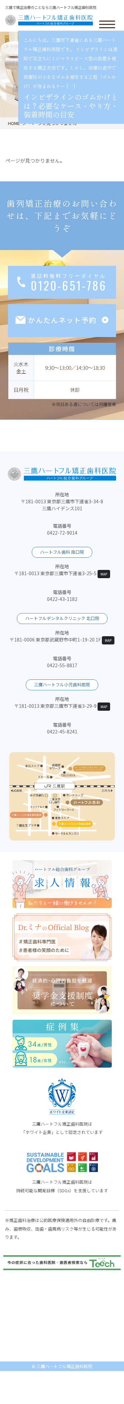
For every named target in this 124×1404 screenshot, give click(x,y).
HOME (14, 123)
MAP (104, 574)
